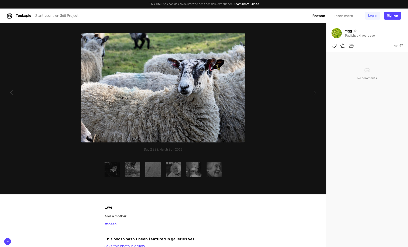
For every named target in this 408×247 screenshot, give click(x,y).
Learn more (241, 4)
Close (255, 4)
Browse (318, 16)
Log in (372, 15)
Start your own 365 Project (57, 16)
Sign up (392, 15)
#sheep (110, 224)
